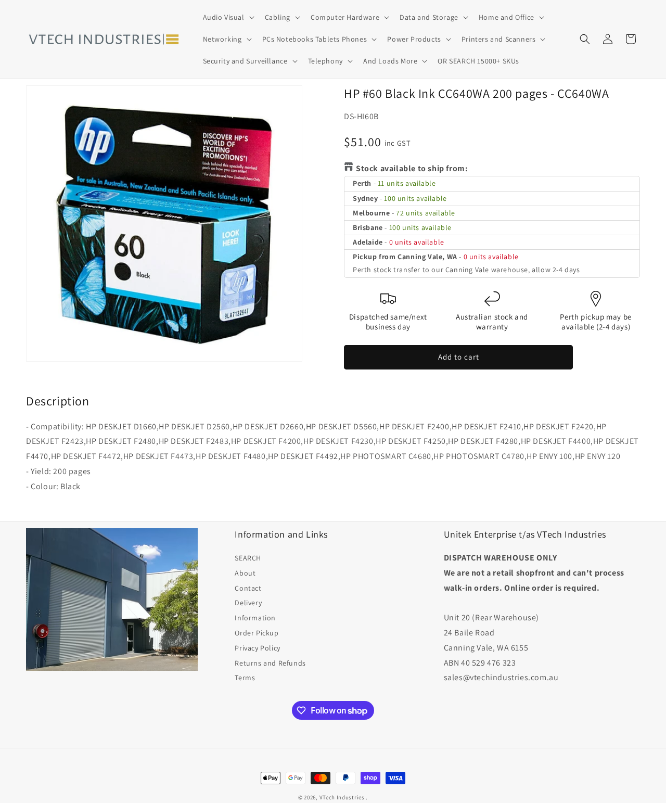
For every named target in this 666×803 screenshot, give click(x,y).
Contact (248, 588)
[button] (228, 17)
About (245, 573)
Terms (245, 677)
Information (255, 617)
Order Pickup (256, 633)
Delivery (248, 602)
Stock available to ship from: (412, 168)
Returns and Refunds (270, 663)
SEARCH (248, 558)
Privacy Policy (257, 648)
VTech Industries (342, 797)
